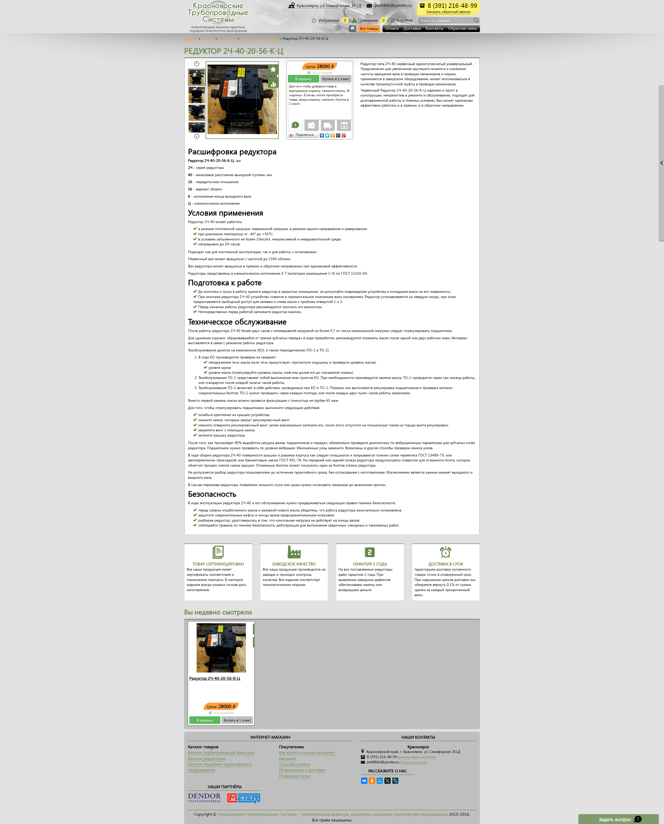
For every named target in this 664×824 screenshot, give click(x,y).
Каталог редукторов (206, 758)
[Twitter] (327, 134)
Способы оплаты (294, 764)
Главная (190, 38)
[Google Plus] (344, 134)
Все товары (369, 28)
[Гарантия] (344, 125)
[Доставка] (327, 125)
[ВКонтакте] (322, 134)
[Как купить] (295, 125)
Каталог (208, 38)
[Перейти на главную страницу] (352, 28)
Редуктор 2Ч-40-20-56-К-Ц (214, 678)
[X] (387, 781)
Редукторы (227, 38)
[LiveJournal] (395, 781)
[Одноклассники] (333, 134)
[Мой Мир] (338, 134)
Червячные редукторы (259, 38)
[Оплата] (311, 125)
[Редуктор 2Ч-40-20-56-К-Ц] (221, 647)
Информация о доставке (302, 769)
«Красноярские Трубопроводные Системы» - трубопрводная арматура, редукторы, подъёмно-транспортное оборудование (332, 814)
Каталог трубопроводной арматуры (221, 752)
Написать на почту (413, 762)
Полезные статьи (294, 775)
